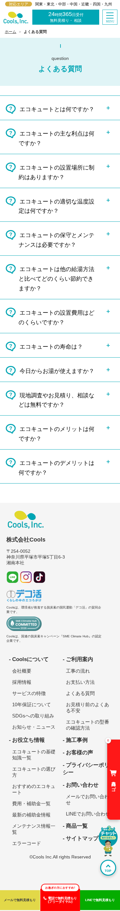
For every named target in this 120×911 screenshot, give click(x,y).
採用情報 (21, 682)
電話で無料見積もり (62, 900)
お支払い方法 (80, 682)
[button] (109, 17)
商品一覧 (77, 826)
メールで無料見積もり (20, 900)
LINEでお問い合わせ (88, 813)
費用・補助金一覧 (31, 803)
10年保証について (31, 704)
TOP (108, 871)
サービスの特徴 (29, 693)
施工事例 (77, 740)
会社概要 (21, 671)
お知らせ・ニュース (33, 727)
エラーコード (26, 843)
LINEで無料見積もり (100, 900)
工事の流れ (78, 671)
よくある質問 (80, 693)
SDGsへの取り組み (33, 715)
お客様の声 (79, 753)
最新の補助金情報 (31, 814)
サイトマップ (82, 838)
